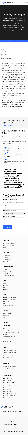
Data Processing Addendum (9, 305)
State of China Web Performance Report (13, 332)
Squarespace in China (8, 378)
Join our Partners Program (9, 366)
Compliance (6, 289)
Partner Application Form (9, 368)
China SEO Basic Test (8, 357)
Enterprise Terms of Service (9, 299)
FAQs (4, 317)
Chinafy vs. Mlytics (7, 397)
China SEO (5, 261)
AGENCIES (7, 41)
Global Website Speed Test (9, 350)
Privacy (5, 287)
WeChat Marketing (7, 273)
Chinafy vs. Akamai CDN (9, 395)
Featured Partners (7, 370)
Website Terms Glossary (9, 342)
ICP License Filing (7, 269)
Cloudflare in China (7, 386)
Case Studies (6, 330)
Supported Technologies (9, 336)
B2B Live (5, 247)
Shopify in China (7, 380)
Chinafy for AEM (7, 384)
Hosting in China (7, 271)
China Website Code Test (9, 354)
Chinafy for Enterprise (8, 245)
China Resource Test (8, 356)
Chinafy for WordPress (8, 382)
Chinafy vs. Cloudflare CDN (9, 393)
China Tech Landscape (8, 338)
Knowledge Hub (6, 315)
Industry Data (6, 334)
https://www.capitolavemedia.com (9, 52)
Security (5, 283)
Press (4, 340)
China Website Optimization (9, 243)
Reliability (5, 285)
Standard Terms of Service (9, 297)
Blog (4, 328)
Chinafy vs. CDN (7, 391)
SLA (4, 303)
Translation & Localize (8, 275)
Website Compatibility (8, 257)
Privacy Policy (9, 222)
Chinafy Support (7, 313)
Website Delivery (7, 259)
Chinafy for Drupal (7, 389)
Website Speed (6, 255)
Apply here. (7, 125)
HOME (2, 41)
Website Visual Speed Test (9, 352)
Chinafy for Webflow (8, 387)
